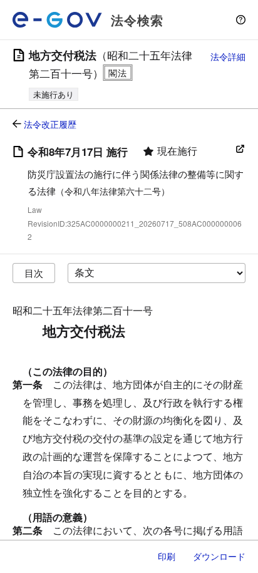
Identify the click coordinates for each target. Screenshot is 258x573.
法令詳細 (227, 56)
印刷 (166, 556)
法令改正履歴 (50, 124)
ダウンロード (219, 556)
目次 (33, 272)
